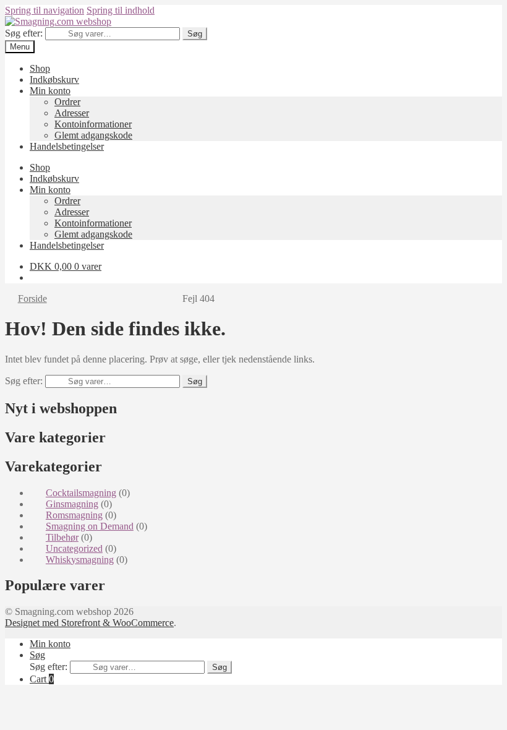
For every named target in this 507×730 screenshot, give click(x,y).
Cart (42, 679)
